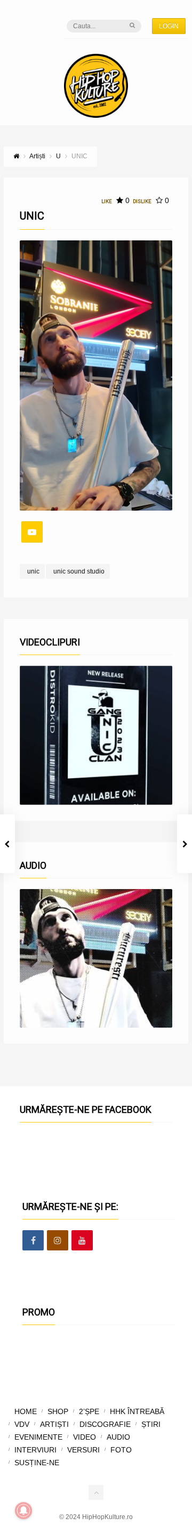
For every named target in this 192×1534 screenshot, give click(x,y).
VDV (21, 1424)
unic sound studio (79, 571)
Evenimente (38, 1437)
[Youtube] (82, 1241)
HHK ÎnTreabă (137, 1411)
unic (33, 571)
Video (84, 1437)
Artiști (54, 1424)
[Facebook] (33, 1241)
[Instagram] (57, 1241)
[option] (96, 735)
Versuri (83, 1450)
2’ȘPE (89, 1411)
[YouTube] (32, 532)
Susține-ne (36, 1462)
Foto (121, 1450)
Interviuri (35, 1450)
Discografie (105, 1424)
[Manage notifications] (23, 1510)
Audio (118, 1437)
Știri (151, 1424)
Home (25, 1411)
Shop (57, 1411)
